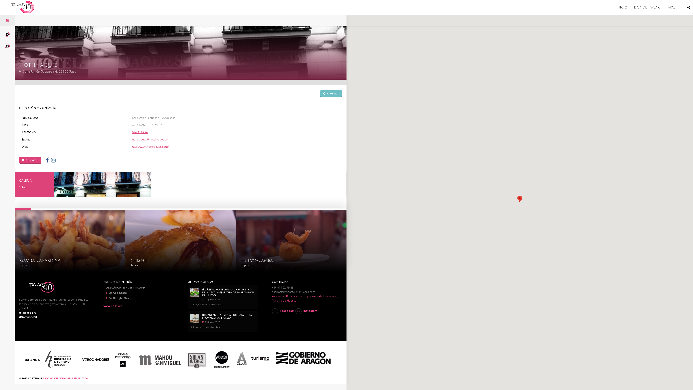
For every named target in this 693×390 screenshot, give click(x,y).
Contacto (32, 160)
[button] (519, 199)
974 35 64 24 (140, 132)
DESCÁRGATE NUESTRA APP (125, 287)
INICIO (621, 7)
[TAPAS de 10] (22, 12)
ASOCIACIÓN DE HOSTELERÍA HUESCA (65, 378)
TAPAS (670, 7)
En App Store (118, 292)
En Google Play (119, 298)
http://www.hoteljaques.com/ (150, 146)
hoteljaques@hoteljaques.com (151, 139)
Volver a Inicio (112, 306)
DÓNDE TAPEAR (646, 7)
